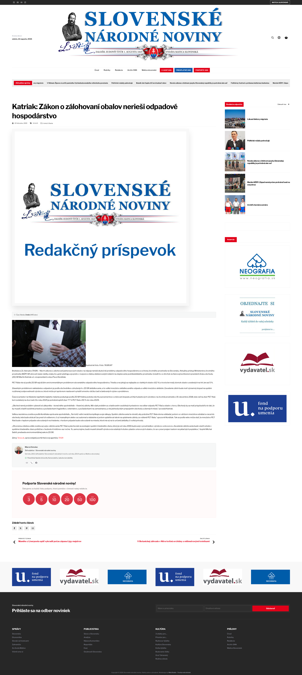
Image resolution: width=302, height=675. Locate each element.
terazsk (35, 123)
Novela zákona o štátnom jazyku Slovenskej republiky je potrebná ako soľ (186, 83)
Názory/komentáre (91, 641)
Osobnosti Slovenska (93, 652)
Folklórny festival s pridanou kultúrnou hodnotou (238, 83)
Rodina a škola (161, 659)
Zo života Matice (19, 648)
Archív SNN (132, 70)
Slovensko (16, 634)
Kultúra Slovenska (163, 644)
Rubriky (107, 70)
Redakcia (119, 70)
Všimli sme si (17, 652)
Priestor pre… (161, 637)
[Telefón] (31, 463)
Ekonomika (17, 637)
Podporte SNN (201, 70)
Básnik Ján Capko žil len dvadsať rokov (139, 83)
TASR (61, 438)
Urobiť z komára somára (257, 205)
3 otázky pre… (161, 634)
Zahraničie (16, 644)
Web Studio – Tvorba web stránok (179, 672)
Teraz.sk (20, 438)
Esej (85, 648)
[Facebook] (36, 463)
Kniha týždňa (160, 648)
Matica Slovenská (280, 2)
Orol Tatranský (161, 655)
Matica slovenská (149, 70)
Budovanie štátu (162, 652)
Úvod (97, 70)
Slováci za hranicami (20, 641)
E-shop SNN (167, 70)
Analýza (87, 637)
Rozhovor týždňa (162, 641)
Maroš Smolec (31, 447)
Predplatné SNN (183, 70)
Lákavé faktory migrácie (257, 119)
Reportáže (88, 644)
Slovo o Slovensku (91, 634)
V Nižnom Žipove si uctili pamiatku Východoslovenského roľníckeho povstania (65, 83)
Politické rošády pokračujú (110, 83)
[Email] (27, 463)
